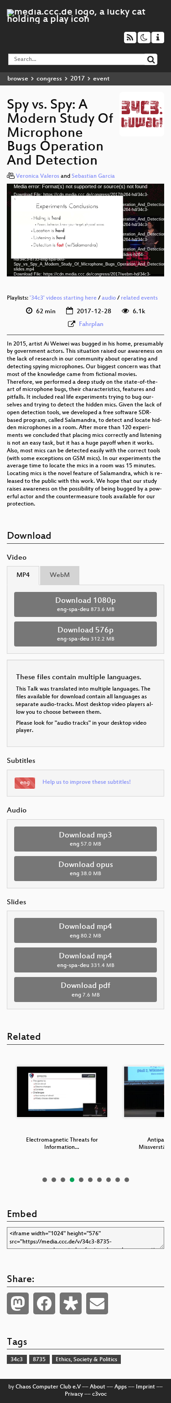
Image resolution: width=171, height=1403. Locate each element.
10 (126, 1180)
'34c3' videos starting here (63, 298)
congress (49, 79)
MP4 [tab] (23, 575)
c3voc (99, 1394)
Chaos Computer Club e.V (48, 1387)
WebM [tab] (60, 575)
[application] (85, 230)
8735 (39, 1360)
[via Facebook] (44, 1303)
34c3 (16, 1360)
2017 (77, 79)
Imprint (145, 1387)
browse (17, 79)
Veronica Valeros (37, 176)
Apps (120, 1387)
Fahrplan (91, 324)
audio (109, 298)
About (97, 1387)
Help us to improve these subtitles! (86, 782)
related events (139, 298)
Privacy (74, 1394)
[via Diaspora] (71, 1303)
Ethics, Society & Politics (86, 1360)
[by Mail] (97, 1303)
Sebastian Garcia (93, 176)
